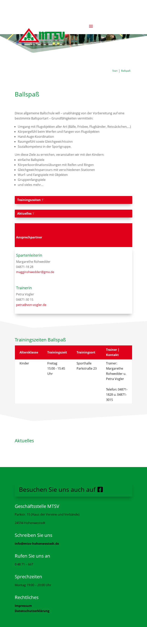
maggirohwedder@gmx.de (35, 272)
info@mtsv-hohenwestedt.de (37, 543)
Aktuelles (24, 213)
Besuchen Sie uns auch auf (57, 489)
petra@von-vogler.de (31, 305)
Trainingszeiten (29, 200)
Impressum (23, 606)
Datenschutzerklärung (32, 611)
